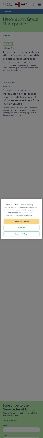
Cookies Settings (21, 234)
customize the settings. (23, 215)
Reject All (21, 228)
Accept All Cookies (21, 221)
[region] (21, 219)
